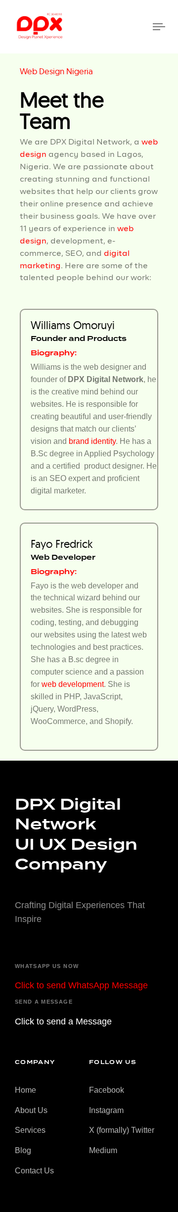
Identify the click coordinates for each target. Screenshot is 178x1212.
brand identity (92, 441)
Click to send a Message (63, 1021)
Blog (23, 1150)
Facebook (106, 1090)
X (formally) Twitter (121, 1130)
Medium (103, 1150)
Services (30, 1130)
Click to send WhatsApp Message (81, 985)
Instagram (106, 1110)
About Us (31, 1110)
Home (25, 1090)
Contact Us (34, 1170)
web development (73, 684)
